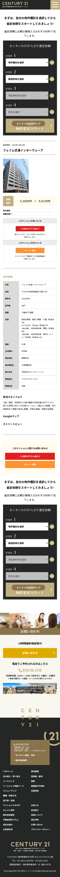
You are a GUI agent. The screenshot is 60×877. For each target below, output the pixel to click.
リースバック (8, 781)
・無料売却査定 (20, 760)
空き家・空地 (9, 800)
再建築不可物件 (37, 786)
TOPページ (8, 771)
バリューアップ (9, 790)
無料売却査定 (9, 814)
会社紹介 (35, 810)
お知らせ (35, 805)
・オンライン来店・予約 (24, 755)
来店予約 (35, 819)
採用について (37, 814)
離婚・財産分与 (9, 795)
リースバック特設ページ (13, 786)
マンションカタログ (11, 805)
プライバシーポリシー (40, 829)
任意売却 (35, 790)
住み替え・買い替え (11, 776)
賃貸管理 (35, 771)
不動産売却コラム (10, 819)
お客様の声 (8, 829)
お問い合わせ (30, 653)
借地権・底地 (37, 776)
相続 (33, 781)
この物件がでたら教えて (30, 228)
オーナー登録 (30, 250)
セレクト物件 (9, 810)
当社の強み (8, 824)
